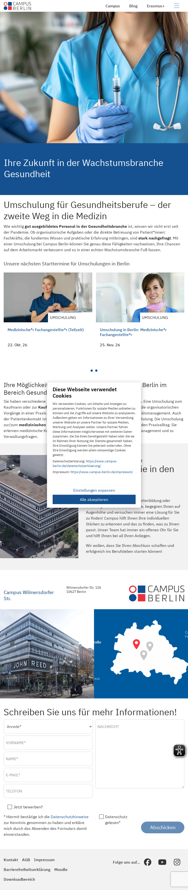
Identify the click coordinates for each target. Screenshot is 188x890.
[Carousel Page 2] (96, 370)
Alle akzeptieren (94, 499)
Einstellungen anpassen (94, 490)
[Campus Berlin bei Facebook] (147, 862)
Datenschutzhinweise (70, 816)
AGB (26, 859)
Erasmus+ (156, 5)
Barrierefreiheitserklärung (27, 869)
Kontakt (11, 859)
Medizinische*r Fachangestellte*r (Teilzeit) (46, 329)
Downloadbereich (19, 879)
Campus (113, 5)
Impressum (44, 859)
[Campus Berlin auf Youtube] (162, 862)
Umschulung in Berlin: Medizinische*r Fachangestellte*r (133, 332)
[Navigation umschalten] (176, 6)
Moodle (61, 869)
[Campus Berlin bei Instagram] (177, 862)
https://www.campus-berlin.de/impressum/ (101, 472)
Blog (133, 5)
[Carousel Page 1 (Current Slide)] (92, 370)
